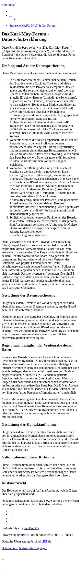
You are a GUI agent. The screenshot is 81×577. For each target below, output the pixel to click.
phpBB (21, 534)
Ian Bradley (31, 528)
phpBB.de (44, 541)
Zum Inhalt (8, 4)
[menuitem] (10, 11)
